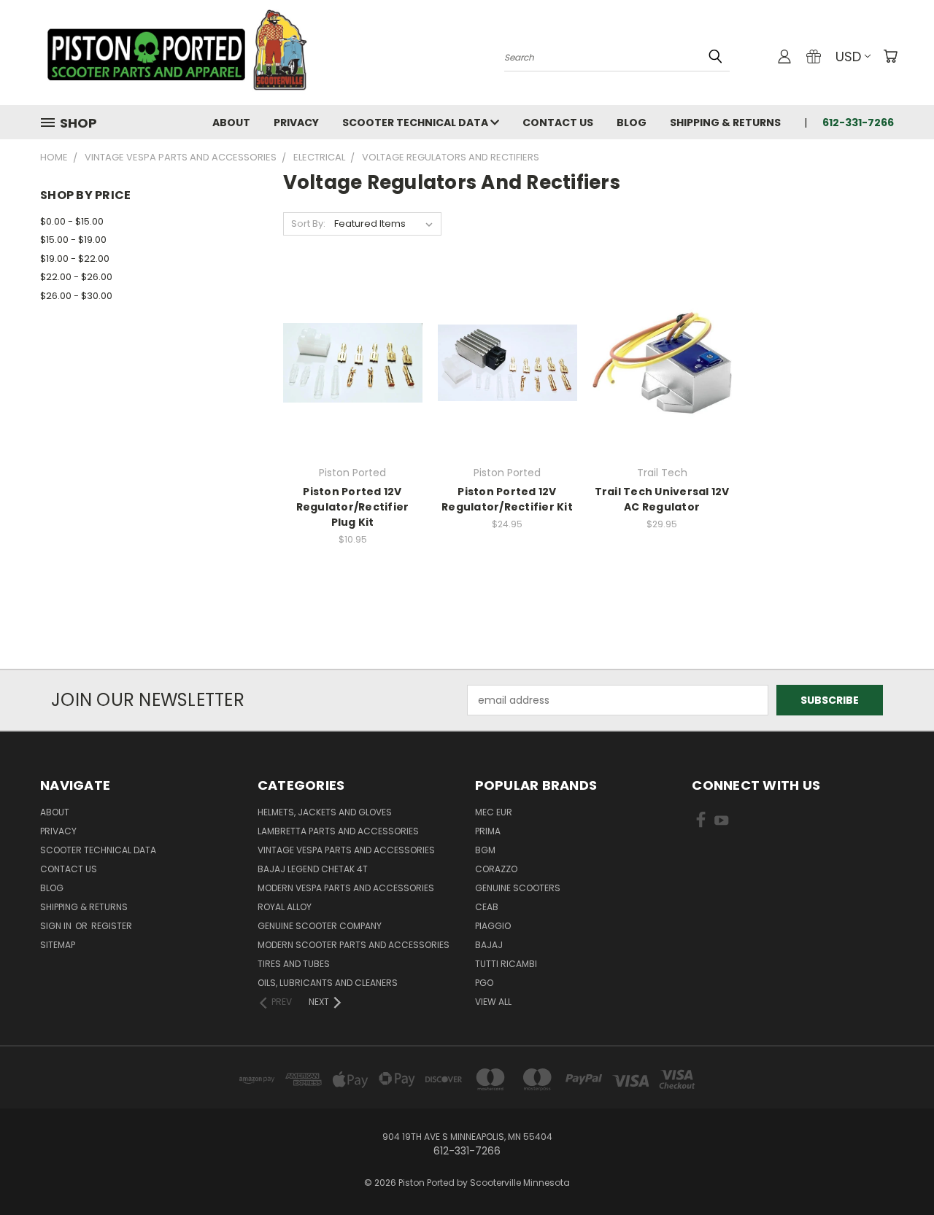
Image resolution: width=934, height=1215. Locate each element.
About (231, 122)
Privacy (296, 122)
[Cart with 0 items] (890, 56)
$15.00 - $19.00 (73, 240)
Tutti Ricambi (506, 964)
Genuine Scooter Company (320, 926)
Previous (896, 1169)
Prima (488, 831)
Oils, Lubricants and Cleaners (328, 983)
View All (493, 1001)
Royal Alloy (285, 907)
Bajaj (489, 945)
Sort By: (308, 223)
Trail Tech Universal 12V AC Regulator (662, 499)
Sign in (57, 926)
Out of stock (352, 388)
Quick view (352, 333)
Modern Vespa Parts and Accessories (346, 888)
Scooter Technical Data (416, 122)
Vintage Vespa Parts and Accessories (346, 850)
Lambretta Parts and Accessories (338, 831)
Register (111, 926)
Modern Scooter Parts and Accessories (353, 945)
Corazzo (496, 869)
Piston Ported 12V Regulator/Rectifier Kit (507, 499)
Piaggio (493, 926)
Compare (347, 361)
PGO (484, 983)
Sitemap (57, 945)
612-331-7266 (858, 122)
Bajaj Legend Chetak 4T (313, 869)
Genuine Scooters (517, 888)
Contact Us (557, 122)
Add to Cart (507, 388)
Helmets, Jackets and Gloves (325, 812)
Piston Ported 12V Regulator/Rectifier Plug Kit (352, 506)
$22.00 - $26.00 (76, 277)
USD (848, 56)
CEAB (486, 907)
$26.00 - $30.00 (76, 296)
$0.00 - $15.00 (72, 221)
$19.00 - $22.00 (74, 258)
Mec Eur (493, 812)
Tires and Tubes (294, 964)
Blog (632, 122)
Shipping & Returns (725, 122)
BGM (485, 850)
